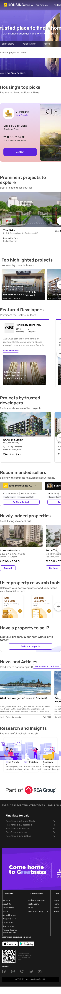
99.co (30, 908)
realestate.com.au (36, 900)
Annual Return (9, 915)
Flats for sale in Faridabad (18, 836)
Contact (7, 568)
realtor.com (33, 904)
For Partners (8, 908)
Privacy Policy (9, 919)
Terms (5, 911)
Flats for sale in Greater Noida (20, 821)
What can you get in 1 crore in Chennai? (23, 698)
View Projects (22, 115)
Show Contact (22, 502)
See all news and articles (47, 666)
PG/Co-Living (29, 44)
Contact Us (8, 922)
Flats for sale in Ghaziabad (19, 824)
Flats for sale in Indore (16, 832)
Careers (6, 900)
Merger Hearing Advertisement (10, 931)
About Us (7, 904)
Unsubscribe (8, 926)
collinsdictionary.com (38, 911)
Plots (47, 44)
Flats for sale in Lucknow (18, 828)
